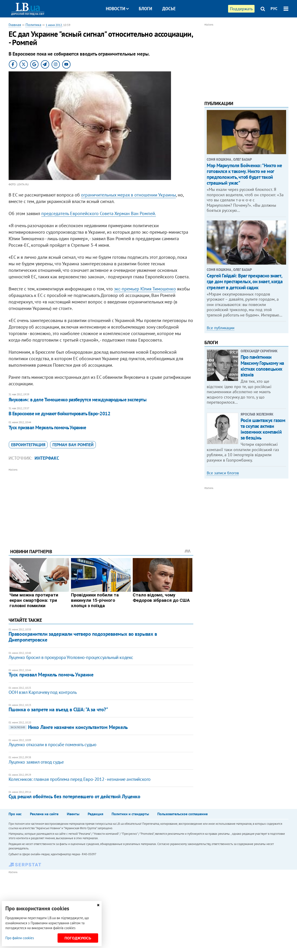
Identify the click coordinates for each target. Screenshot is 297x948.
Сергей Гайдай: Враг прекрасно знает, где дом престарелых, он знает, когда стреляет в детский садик (244, 281)
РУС (274, 8)
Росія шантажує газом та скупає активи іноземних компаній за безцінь (263, 429)
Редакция (95, 814)
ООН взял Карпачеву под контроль (43, 692)
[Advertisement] (101, 505)
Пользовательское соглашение (182, 814)
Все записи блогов (223, 473)
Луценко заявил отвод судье (36, 762)
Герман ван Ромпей (73, 444)
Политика (33, 24)
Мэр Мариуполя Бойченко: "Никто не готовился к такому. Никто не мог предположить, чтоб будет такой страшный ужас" (244, 174)
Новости (115, 8)
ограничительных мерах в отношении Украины (128, 195)
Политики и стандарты (130, 814)
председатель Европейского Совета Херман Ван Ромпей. (98, 213)
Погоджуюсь (78, 938)
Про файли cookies (19, 938)
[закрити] (98, 905)
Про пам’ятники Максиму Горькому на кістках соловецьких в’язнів (262, 366)
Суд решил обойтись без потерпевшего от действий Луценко (74, 796)
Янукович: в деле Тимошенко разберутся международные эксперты (78, 399)
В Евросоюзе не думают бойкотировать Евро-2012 (59, 413)
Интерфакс (47, 458)
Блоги (145, 8)
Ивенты (73, 814)
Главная (15, 24)
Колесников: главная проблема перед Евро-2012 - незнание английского (80, 779)
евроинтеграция (28, 444)
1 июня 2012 (54, 25)
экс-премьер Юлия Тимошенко (145, 289)
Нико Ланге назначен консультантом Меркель (69, 727)
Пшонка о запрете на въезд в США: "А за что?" (58, 709)
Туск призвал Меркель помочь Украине (47, 427)
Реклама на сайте (44, 814)
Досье (169, 8)
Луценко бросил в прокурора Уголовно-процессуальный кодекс (71, 657)
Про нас (15, 814)
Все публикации (220, 327)
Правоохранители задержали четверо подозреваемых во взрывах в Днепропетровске (83, 637)
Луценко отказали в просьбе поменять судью (52, 745)
